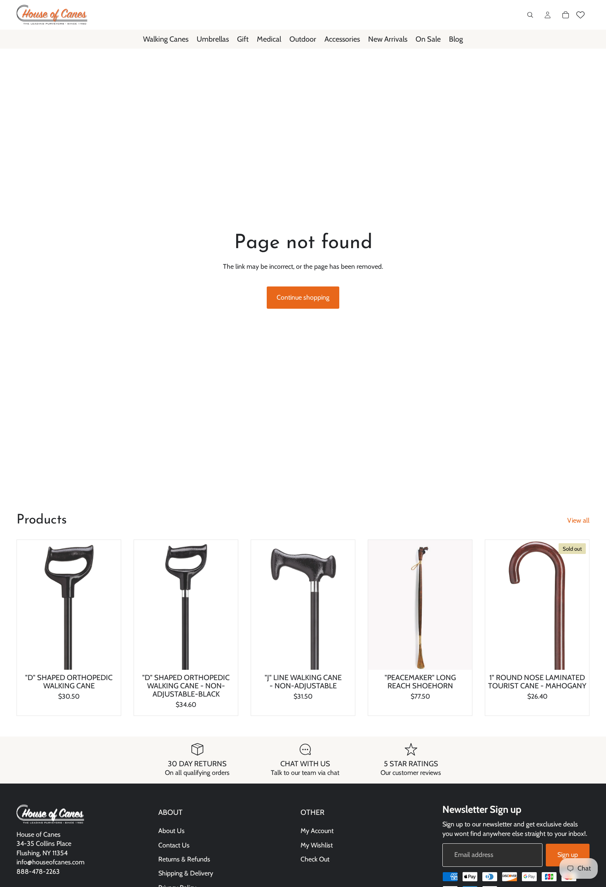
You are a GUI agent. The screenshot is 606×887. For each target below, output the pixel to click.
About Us (171, 831)
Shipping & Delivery (185, 874)
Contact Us (174, 845)
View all (578, 520)
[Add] (225, 657)
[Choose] (108, 657)
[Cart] (566, 15)
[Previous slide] (29, 605)
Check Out (315, 859)
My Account (317, 831)
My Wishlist (317, 845)
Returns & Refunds (184, 859)
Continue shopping (303, 297)
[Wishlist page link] (580, 15)
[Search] (530, 15)
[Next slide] (108, 605)
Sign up (567, 855)
